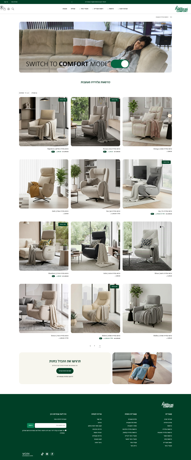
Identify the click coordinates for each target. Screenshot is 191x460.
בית (171, 17)
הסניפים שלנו (14, 1)
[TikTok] (42, 454)
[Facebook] (52, 454)
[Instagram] (47, 454)
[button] (12, 9)
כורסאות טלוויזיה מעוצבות (162, 17)
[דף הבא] (90, 346)
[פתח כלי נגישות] (1, 7)
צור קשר (6, 1)
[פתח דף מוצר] (147, 121)
